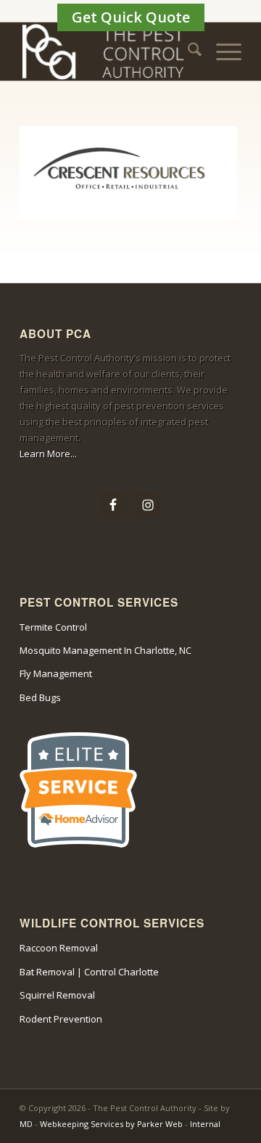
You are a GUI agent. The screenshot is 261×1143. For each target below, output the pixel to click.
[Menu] (221, 51)
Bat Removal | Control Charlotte (89, 971)
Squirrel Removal (57, 994)
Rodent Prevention (61, 1018)
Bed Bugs (40, 697)
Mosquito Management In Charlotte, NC (105, 650)
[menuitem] (187, 51)
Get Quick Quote (131, 17)
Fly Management (56, 673)
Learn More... (48, 453)
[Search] (187, 51)
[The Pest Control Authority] (108, 51)
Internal (205, 1123)
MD (26, 1123)
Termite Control (53, 627)
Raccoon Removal (59, 947)
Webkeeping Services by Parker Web (112, 1123)
